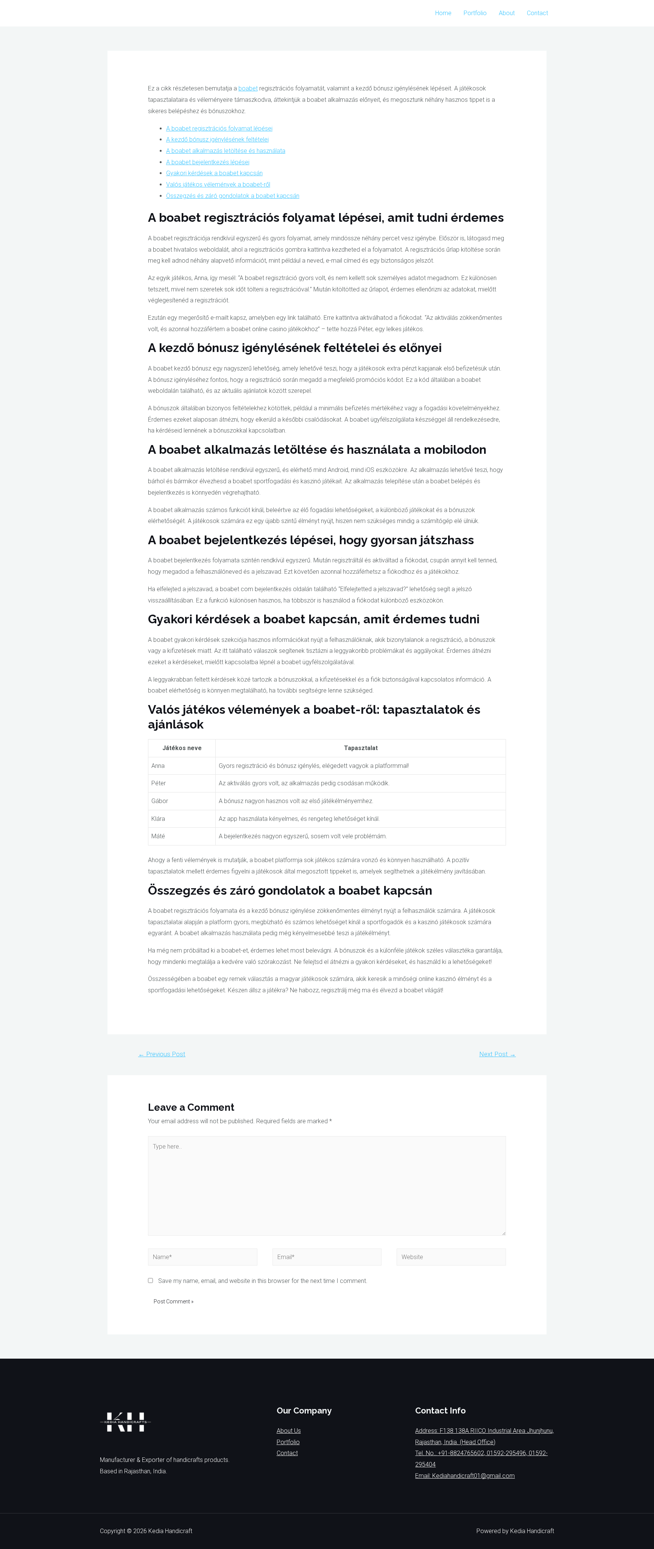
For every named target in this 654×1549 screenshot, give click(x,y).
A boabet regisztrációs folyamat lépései (219, 128)
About (507, 13)
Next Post (497, 1054)
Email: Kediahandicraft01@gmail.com (465, 1475)
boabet (248, 88)
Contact (537, 13)
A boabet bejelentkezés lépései (207, 162)
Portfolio (475, 13)
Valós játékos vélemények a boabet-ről (218, 184)
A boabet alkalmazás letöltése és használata (225, 150)
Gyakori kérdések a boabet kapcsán (214, 173)
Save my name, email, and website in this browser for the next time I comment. (262, 1280)
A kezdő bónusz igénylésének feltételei (217, 139)
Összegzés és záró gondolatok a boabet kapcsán (232, 195)
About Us (289, 1430)
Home (443, 13)
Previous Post (161, 1054)
